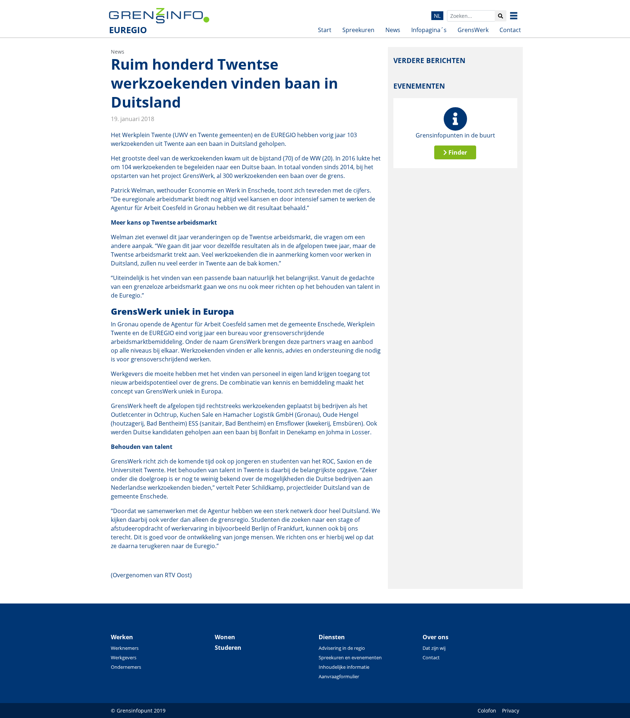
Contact (510, 30)
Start (324, 30)
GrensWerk (473, 30)
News (392, 30)
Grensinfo (519, 15)
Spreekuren (358, 30)
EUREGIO (128, 30)
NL (437, 15)
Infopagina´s (429, 30)
